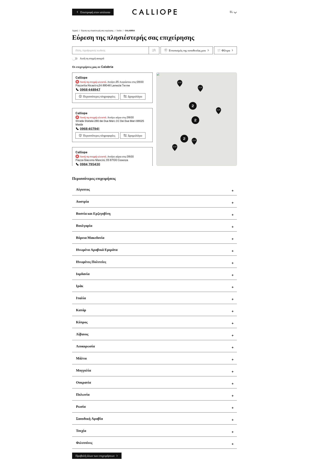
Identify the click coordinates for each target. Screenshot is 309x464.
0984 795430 (90, 164)
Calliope (81, 77)
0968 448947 (90, 89)
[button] (174, 147)
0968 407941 (89, 128)
